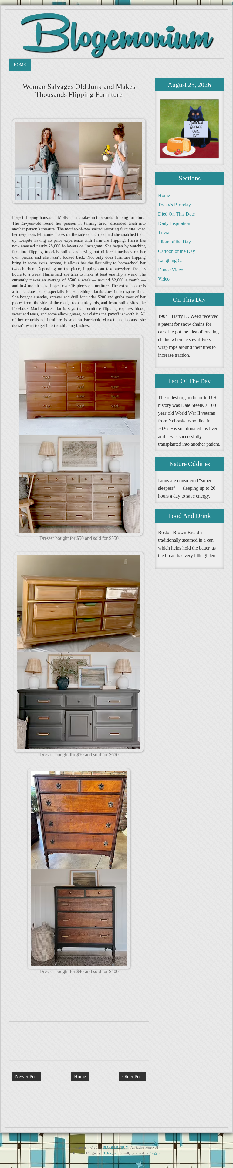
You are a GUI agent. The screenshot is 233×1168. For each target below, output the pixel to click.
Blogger (154, 1153)
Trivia (163, 232)
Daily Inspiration (174, 223)
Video (164, 278)
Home (20, 65)
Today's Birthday (174, 204)
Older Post (132, 1076)
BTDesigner (109, 1153)
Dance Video (170, 269)
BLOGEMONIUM (116, 1147)
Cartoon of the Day (176, 251)
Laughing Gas (171, 260)
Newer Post (26, 1076)
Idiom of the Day (174, 241)
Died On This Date (176, 213)
